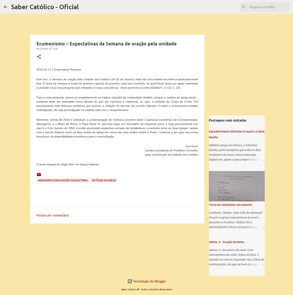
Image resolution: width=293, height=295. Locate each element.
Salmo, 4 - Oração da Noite (226, 242)
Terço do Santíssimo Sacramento (230, 204)
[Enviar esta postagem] (38, 176)
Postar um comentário (52, 215)
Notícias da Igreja (104, 180)
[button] (38, 57)
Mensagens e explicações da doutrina (63, 180)
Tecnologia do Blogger (149, 281)
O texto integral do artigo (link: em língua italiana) (67, 164)
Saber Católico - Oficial (45, 6)
